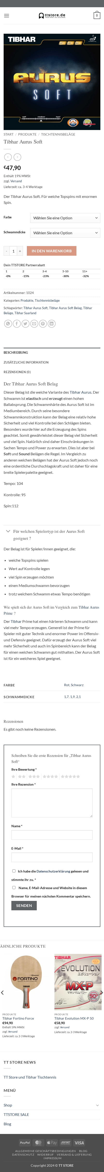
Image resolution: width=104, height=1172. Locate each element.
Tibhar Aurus (80, 392)
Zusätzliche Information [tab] (26, 362)
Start (9, 134)
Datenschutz (23, 1154)
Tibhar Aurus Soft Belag (65, 308)
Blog (7, 1123)
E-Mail (17, 848)
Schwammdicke (14, 232)
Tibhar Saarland (25, 313)
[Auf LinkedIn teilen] (52, 324)
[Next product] (8, 157)
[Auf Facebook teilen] (17, 324)
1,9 (72, 697)
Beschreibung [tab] (16, 352)
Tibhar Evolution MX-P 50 (74, 1018)
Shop (8, 1105)
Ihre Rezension (23, 784)
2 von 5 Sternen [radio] (21, 777)
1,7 (66, 697)
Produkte (27, 134)
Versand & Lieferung (74, 1154)
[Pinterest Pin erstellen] (43, 324)
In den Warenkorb (52, 251)
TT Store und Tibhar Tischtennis (30, 1077)
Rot (66, 685)
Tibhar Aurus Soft (35, 308)
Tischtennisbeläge (58, 134)
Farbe (8, 217)
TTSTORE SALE (16, 1114)
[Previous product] (17, 157)
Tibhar (16, 621)
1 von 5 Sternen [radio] (12, 777)
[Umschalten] (8, 532)
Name (16, 826)
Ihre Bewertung (24, 769)
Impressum (53, 1158)
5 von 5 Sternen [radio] (69, 777)
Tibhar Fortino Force (18, 1018)
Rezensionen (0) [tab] (17, 372)
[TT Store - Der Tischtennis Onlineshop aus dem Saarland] (52, 15)
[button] (6, 15)
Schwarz (77, 685)
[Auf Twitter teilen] (26, 324)
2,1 (78, 697)
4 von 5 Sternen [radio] (49, 777)
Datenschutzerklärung (53, 871)
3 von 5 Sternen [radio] (33, 777)
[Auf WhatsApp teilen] (8, 324)
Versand (16, 181)
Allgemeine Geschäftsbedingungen (45, 1151)
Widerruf (45, 1154)
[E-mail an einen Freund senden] (34, 324)
